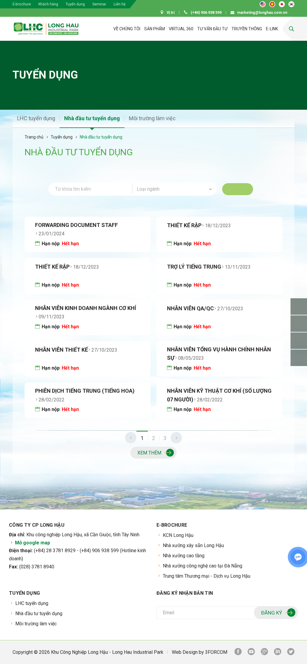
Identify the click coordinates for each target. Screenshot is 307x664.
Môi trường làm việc (152, 118)
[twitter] (290, 652)
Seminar (99, 4)
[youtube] (251, 652)
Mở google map (32, 543)
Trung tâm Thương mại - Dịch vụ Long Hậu (206, 576)
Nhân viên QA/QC (190, 308)
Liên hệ (120, 4)
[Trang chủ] (97, 29)
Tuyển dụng (75, 4)
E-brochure (22, 4)
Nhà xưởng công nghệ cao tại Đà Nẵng (202, 566)
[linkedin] (277, 652)
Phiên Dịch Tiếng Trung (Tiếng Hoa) (85, 391)
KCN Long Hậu (178, 535)
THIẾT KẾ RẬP (184, 225)
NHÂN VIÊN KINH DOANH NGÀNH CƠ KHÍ (85, 308)
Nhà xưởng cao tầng (183, 555)
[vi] (272, 4)
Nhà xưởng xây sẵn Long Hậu (193, 545)
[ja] (282, 4)
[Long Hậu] (46, 29)
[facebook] (238, 652)
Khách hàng (48, 4)
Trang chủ (34, 137)
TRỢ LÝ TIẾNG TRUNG (194, 267)
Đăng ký (271, 613)
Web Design (185, 652)
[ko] (291, 4)
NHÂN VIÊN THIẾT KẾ (61, 350)
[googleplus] (264, 652)
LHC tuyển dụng (36, 118)
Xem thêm (149, 453)
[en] (263, 4)
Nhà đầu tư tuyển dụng (92, 118)
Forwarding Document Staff (76, 225)
